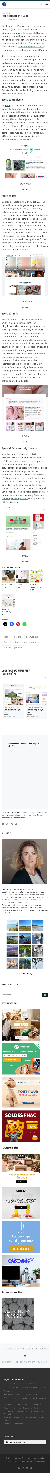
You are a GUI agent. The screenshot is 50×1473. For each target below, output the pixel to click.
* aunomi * (18, 1458)
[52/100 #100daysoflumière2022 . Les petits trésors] (12, 963)
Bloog (8, 105)
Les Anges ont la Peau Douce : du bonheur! (20, 1384)
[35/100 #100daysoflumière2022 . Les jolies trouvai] (37, 951)
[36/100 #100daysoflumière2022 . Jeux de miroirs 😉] (25, 963)
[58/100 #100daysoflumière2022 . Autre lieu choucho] (37, 963)
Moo (22, 454)
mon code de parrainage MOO (23, 497)
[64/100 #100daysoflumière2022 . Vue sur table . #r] (37, 938)
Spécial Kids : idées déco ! (14, 1424)
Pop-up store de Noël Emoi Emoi (7, 587)
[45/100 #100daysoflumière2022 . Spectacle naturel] (12, 938)
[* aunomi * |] (4, 4)
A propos (7, 1391)
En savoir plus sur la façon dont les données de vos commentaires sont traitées (24, 815)
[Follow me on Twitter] (16, 824)
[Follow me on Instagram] (7, 824)
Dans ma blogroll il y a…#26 (8, 612)
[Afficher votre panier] (41, 4)
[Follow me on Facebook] (3, 824)
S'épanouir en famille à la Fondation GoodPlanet (22, 1404)
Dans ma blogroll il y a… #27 (36, 587)
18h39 (28, 201)
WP (16, 1462)
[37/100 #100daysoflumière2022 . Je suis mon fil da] (12, 925)
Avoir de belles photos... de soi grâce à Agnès (21, 1408)
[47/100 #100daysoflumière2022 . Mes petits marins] (25, 938)
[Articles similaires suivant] (45, 677)
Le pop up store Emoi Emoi (20, 587)
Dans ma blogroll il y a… (30, 46)
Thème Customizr (39, 1462)
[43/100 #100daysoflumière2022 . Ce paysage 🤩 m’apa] (37, 925)
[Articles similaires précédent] (39, 677)
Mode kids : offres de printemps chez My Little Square (25, 1387)
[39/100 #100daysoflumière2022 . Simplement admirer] (12, 951)
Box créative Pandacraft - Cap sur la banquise (21, 1394)
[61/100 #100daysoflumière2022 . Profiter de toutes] (25, 925)
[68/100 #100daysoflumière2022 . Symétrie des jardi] (25, 951)
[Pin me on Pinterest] (12, 824)
